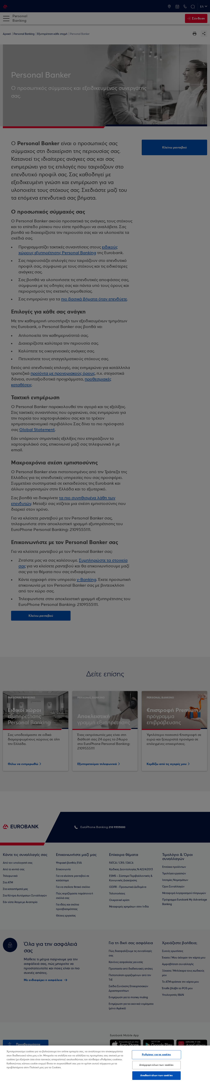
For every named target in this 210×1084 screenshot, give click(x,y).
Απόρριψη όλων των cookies (156, 1065)
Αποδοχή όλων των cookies (156, 1075)
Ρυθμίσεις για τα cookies (156, 1054)
